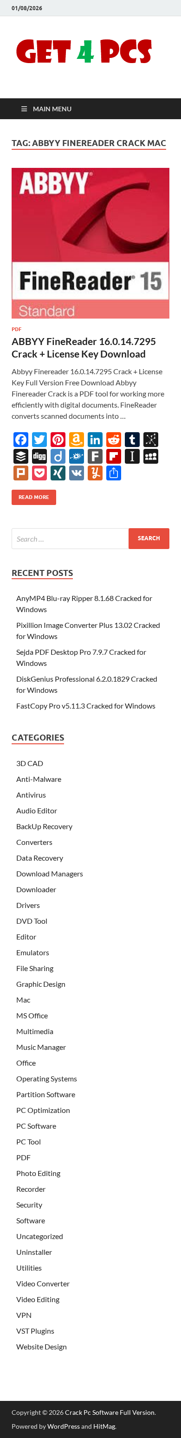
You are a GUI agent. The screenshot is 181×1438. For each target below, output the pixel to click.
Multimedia (34, 1031)
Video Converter (43, 1283)
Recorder (30, 1188)
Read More (30, 495)
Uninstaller (34, 1251)
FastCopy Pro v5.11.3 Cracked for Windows (85, 705)
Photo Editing (38, 1173)
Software (30, 1220)
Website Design (41, 1346)
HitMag (104, 1426)
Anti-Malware (38, 778)
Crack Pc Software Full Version (110, 1412)
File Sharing (34, 968)
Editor (26, 936)
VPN (24, 1314)
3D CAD (29, 763)
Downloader (36, 889)
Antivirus (31, 794)
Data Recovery (39, 857)
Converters (34, 841)
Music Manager (41, 1046)
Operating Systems (46, 1078)
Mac (23, 999)
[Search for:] (90, 538)
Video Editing (37, 1299)
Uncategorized (39, 1236)
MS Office (32, 1015)
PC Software (36, 1125)
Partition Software (45, 1094)
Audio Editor (36, 810)
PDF (16, 329)
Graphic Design (40, 983)
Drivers (28, 905)
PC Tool (28, 1141)
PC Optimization (43, 1110)
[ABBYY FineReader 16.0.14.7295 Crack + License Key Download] (90, 243)
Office (26, 1062)
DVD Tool (31, 920)
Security (29, 1204)
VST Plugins (35, 1330)
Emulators (32, 952)
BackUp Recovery (44, 826)
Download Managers (49, 873)
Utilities (29, 1267)
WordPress (63, 1426)
